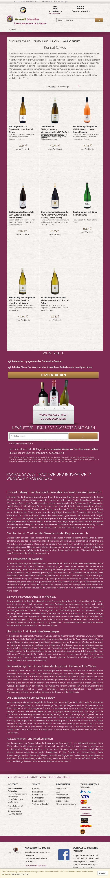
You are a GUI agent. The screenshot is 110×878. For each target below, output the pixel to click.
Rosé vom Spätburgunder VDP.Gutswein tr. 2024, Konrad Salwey (85, 129)
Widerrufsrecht (63, 798)
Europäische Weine (19, 41)
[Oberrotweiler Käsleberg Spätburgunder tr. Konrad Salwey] (23, 196)
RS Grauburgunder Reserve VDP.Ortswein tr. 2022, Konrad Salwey (55, 300)
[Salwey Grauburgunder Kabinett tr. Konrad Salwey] (23, 110)
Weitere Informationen (20, 874)
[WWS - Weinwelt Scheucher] (23, 18)
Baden (55, 41)
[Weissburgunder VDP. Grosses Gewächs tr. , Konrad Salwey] (55, 110)
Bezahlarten (37, 792)
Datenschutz (62, 795)
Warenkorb (77, 11)
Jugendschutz (62, 801)
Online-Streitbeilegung (66, 804)
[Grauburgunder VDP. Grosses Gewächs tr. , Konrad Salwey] (23, 281)
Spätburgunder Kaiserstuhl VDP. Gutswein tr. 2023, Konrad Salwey (21, 215)
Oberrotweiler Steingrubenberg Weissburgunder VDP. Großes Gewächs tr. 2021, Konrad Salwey (55, 132)
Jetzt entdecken (53, 375)
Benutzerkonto (38, 801)
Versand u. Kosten (40, 795)
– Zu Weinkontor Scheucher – (36, 865)
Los (97, 19)
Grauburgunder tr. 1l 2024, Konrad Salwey (85, 213)
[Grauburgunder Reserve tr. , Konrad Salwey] (55, 281)
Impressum (61, 789)
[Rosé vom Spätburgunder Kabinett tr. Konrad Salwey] (87, 110)
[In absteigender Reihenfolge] (79, 86)
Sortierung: (51, 86)
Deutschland (41, 41)
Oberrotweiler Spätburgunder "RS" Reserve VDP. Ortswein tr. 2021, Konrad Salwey (55, 215)
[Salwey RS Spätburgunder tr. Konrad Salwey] (55, 196)
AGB (58, 792)
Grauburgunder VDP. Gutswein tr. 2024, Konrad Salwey (21, 129)
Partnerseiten (38, 798)
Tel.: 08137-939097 (14, 811)
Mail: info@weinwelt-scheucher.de (15, 807)
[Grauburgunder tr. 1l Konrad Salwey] (87, 196)
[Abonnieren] (83, 436)
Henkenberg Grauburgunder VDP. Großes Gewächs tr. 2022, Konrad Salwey (22, 300)
